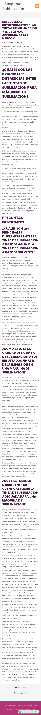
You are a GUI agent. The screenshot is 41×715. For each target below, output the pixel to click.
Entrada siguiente (20, 693)
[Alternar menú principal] (37, 6)
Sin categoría (8, 42)
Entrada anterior (20, 687)
